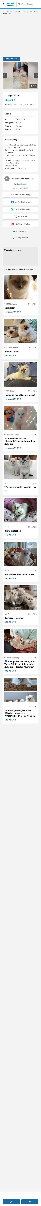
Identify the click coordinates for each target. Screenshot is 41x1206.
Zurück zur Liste (11, 59)
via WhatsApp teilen (22, 209)
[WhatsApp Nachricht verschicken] (29, 1201)
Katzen (24, 11)
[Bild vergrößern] (20, 75)
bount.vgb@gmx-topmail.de (22, 179)
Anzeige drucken (21, 238)
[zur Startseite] (10, 4)
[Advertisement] (20, 36)
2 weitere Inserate (20, 184)
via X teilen (22, 217)
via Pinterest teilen (22, 224)
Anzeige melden (22, 231)
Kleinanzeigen (8, 11)
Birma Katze (32, 11)
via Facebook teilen (22, 202)
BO (7, 178)
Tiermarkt (17, 11)
